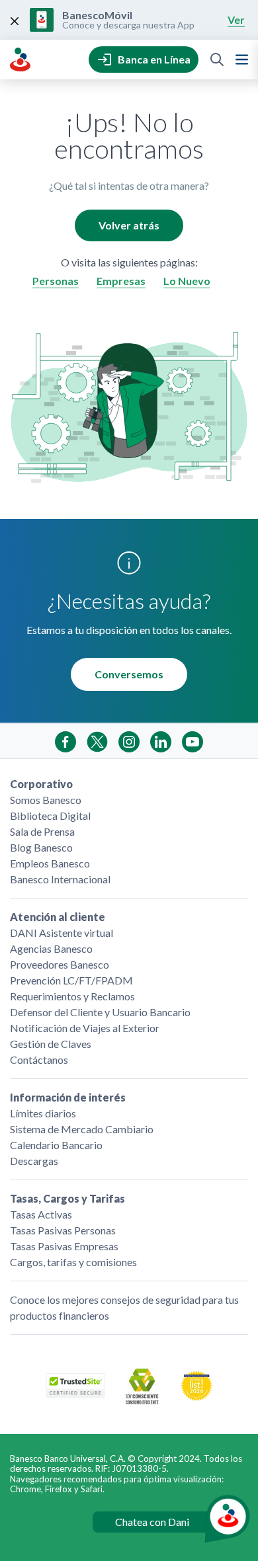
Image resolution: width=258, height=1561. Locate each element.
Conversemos (129, 674)
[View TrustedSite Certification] (75, 1393)
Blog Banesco (41, 847)
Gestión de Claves (50, 1043)
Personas (55, 280)
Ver (236, 19)
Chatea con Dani (152, 1521)
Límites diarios (43, 1113)
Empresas (121, 280)
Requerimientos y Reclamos (72, 996)
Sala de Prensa (42, 831)
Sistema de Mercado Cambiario (81, 1129)
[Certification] (196, 1397)
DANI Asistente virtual (61, 932)
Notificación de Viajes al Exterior (84, 1027)
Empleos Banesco (50, 863)
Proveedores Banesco (59, 964)
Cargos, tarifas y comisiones (73, 1262)
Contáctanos (39, 1059)
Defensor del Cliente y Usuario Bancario (100, 1012)
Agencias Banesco (51, 948)
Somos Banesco (45, 799)
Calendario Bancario (56, 1145)
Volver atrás (129, 225)
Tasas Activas (41, 1214)
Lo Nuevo (186, 280)
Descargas (34, 1160)
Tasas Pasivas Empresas (64, 1246)
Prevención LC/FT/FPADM (71, 980)
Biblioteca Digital (50, 815)
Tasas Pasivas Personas (63, 1230)
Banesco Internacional (60, 879)
